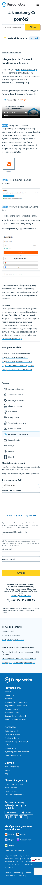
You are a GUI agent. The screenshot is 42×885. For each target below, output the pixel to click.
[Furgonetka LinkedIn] (16, 817)
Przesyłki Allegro (11, 748)
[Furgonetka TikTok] (26, 817)
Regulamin (9, 705)
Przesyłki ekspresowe (11, 635)
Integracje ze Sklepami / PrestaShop (15, 357)
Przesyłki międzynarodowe (13, 639)
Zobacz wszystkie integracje (15, 850)
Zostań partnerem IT (13, 791)
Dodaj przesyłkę (8, 631)
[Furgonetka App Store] (26, 812)
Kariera (7, 770)
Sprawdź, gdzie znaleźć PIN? (21, 595)
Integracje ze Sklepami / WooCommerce (17, 361)
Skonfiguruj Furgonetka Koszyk (16, 741)
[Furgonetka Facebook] (6, 817)
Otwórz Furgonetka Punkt (14, 784)
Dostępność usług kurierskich (16, 702)
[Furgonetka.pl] (13, 4)
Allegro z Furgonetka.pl (26, 69)
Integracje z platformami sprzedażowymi (18, 662)
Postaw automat (11, 788)
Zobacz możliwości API (13, 755)
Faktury (7, 745)
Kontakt (8, 692)
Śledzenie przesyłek (12, 731)
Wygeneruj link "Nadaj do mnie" (17, 752)
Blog (6, 774)
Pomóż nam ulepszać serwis (15, 719)
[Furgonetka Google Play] (12, 812)
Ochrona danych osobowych (15, 716)
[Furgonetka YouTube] (21, 817)
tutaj (18, 152)
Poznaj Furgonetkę (12, 767)
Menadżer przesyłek (12, 734)
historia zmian (22, 705)
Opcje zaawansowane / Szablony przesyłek (18, 365)
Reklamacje (9, 699)
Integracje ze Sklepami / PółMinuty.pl (16, 353)
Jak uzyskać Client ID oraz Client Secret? (17, 369)
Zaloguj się (6, 474)
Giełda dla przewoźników (14, 795)
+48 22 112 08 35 (23, 600)
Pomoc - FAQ (10, 695)
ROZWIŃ (34, 38)
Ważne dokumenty (12, 712)
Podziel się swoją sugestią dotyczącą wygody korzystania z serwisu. (20, 610)
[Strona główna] (18, 682)
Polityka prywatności (12, 709)
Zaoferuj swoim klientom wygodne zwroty (19, 658)
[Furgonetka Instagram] (11, 817)
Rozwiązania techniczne (12, 53)
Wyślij (21, 573)
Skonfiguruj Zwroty (12, 738)
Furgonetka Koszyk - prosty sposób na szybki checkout (20, 653)
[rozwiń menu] (38, 4)
